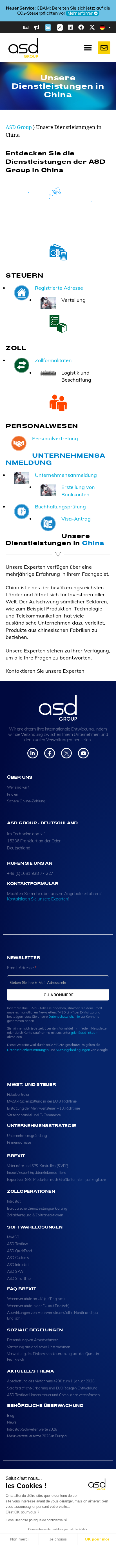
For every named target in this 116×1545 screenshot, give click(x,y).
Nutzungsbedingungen (73, 1050)
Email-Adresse (22, 967)
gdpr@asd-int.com (84, 1032)
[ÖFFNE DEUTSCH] (109, 27)
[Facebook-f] (49, 753)
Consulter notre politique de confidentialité (36, 1520)
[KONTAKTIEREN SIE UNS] (104, 47)
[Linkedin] (70, 27)
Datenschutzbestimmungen (28, 1050)
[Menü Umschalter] (88, 48)
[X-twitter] (92, 27)
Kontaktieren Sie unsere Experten (37, 899)
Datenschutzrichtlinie (64, 1016)
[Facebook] (81, 27)
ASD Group (19, 127)
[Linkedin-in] (32, 753)
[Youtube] (83, 753)
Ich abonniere (58, 995)
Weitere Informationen (66, 15)
